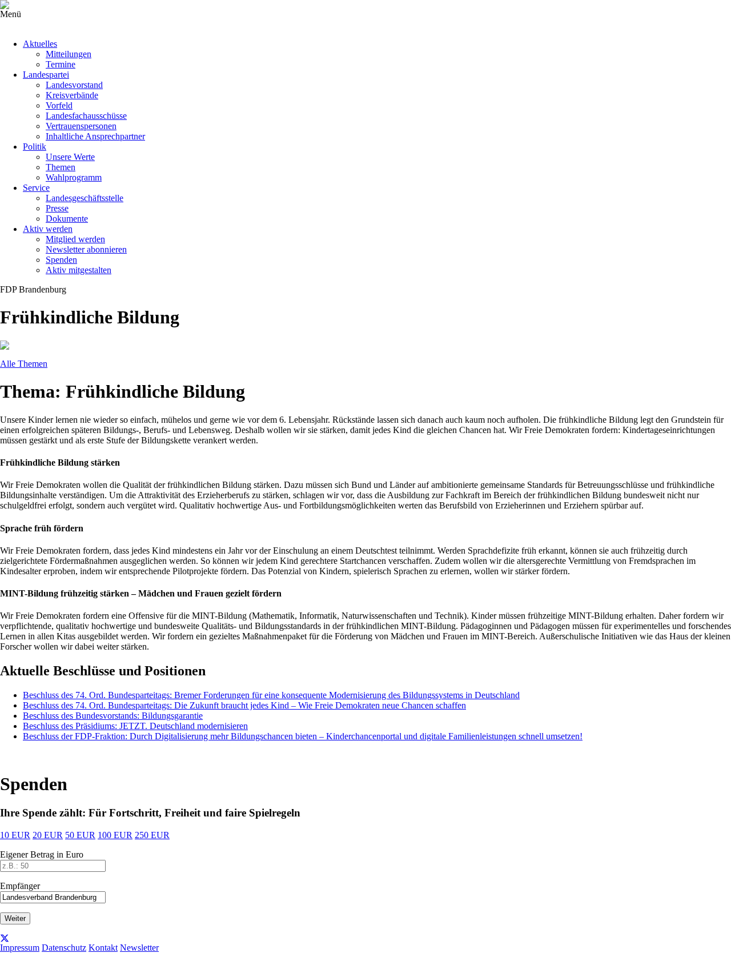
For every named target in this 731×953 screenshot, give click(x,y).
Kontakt (103, 947)
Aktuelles (40, 44)
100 (115, 835)
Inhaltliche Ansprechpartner (95, 136)
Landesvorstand (74, 85)
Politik (34, 146)
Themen (60, 167)
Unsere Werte (70, 157)
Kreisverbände (72, 95)
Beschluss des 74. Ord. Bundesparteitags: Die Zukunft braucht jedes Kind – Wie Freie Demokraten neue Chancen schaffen (244, 705)
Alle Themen (23, 364)
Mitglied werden (75, 239)
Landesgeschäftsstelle (84, 198)
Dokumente (67, 218)
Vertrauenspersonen (81, 126)
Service (36, 188)
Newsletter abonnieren (86, 249)
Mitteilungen (68, 54)
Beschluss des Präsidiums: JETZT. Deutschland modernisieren (135, 726)
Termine (60, 64)
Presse (57, 208)
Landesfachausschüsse (86, 116)
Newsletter (139, 947)
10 (15, 835)
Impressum (19, 947)
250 (152, 835)
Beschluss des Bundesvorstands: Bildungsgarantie (113, 715)
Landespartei (46, 74)
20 (48, 835)
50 (80, 835)
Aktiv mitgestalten (78, 270)
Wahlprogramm (74, 177)
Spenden (61, 260)
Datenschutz (64, 947)
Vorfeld (59, 105)
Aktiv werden (48, 229)
